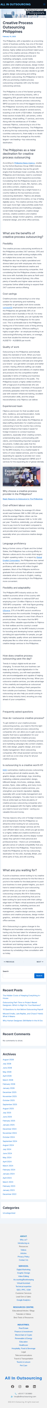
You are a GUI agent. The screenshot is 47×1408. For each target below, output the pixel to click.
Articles (23, 1253)
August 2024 (8, 1145)
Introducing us (23, 1243)
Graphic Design (23, 1273)
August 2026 (8, 1060)
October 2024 (9, 1137)
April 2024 (7, 1162)
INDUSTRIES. (23, 1325)
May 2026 (7, 1072)
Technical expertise (23, 1286)
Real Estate (23, 1328)
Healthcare (23, 1345)
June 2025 (7, 1117)
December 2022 (9, 1194)
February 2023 (9, 1186)
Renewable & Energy (23, 1338)
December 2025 (9, 1092)
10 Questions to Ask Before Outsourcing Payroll (23, 1009)
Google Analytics (23, 1300)
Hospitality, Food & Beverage (23, 1348)
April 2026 (7, 1076)
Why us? (23, 1240)
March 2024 (8, 1166)
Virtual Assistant (23, 1283)
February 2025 (9, 1121)
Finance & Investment (23, 1331)
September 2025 (10, 1104)
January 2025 (9, 1125)
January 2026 (9, 1088)
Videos (23, 1250)
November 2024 (10, 1133)
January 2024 (9, 1174)
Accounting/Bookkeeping (23, 1280)
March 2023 (8, 1182)
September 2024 (10, 1141)
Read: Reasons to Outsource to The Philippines (23, 499)
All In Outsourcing (23, 1378)
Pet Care (23, 1365)
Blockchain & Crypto (23, 1335)
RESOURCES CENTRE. (23, 1307)
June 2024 (7, 1153)
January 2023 (9, 1190)
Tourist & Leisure (23, 1362)
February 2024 (9, 1170)
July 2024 (7, 1149)
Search (6, 971)
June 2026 (7, 1068)
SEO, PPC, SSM (24, 1290)
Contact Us (23, 1260)
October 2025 (9, 1100)
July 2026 (7, 1064)
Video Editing (23, 1276)
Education (23, 1342)
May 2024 (7, 1157)
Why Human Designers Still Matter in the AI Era (22, 1021)
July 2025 (7, 1113)
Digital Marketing (23, 1269)
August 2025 (8, 1108)
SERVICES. (24, 1266)
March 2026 (8, 1080)
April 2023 (7, 1178)
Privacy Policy (23, 1257)
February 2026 (9, 1084)
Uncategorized (9, 1213)
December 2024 (9, 1129)
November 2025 (10, 1096)
